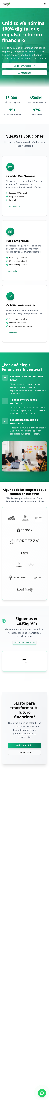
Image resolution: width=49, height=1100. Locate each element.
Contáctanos (24, 72)
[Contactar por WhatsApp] (42, 1093)
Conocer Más (24, 752)
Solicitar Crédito (22, 65)
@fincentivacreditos (22, 642)
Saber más (12, 206)
